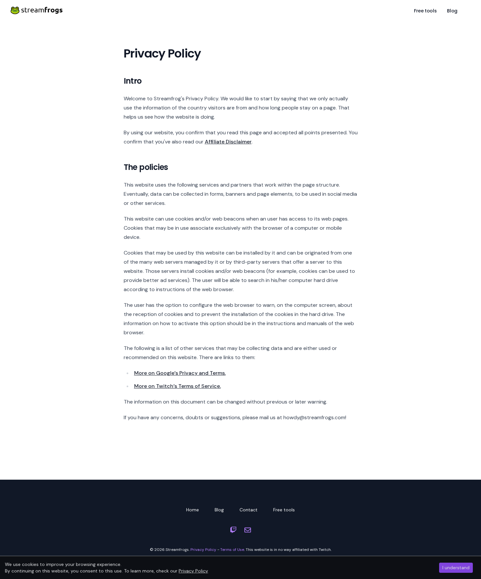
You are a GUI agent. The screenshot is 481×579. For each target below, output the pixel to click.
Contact (249, 510)
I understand (456, 568)
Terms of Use (232, 549)
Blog (452, 11)
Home (192, 510)
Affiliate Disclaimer (228, 141)
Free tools (425, 11)
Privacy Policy (193, 571)
